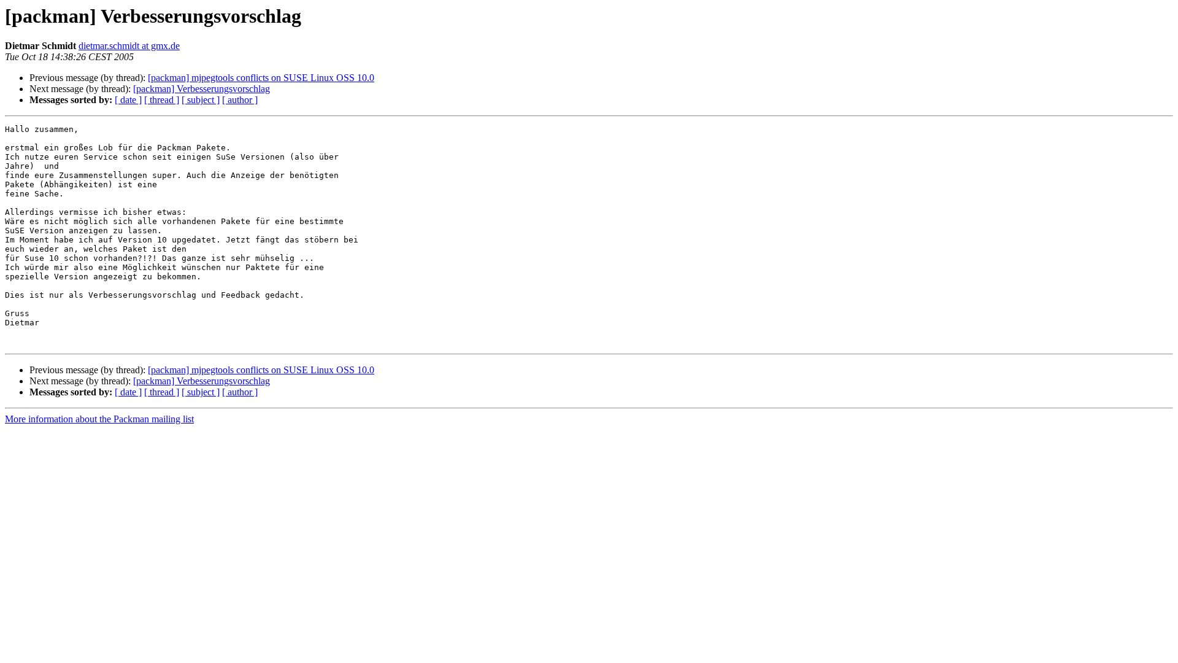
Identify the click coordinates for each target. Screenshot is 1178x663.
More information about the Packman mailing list (99, 419)
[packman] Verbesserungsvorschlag (201, 88)
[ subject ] (201, 100)
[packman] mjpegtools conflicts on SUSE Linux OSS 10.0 (261, 77)
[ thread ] (161, 100)
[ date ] (128, 100)
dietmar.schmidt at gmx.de (129, 46)
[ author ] (240, 100)
